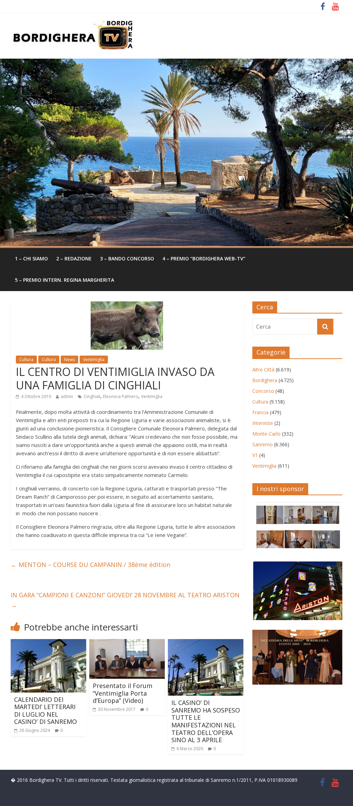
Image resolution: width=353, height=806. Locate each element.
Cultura (26, 359)
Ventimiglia (93, 359)
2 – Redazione (74, 258)
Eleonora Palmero (120, 396)
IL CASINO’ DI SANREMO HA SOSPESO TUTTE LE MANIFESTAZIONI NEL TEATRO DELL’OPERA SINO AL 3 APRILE (205, 721)
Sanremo (262, 444)
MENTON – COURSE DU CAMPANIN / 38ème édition (90, 564)
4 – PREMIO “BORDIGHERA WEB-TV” (203, 258)
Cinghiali (92, 396)
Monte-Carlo (266, 433)
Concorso (263, 391)
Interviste (262, 423)
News (69, 359)
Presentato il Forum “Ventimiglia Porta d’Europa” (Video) (122, 693)
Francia (260, 412)
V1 (255, 455)
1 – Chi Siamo (31, 258)
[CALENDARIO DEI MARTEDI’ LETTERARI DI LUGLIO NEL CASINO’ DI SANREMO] (49, 643)
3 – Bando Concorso (127, 258)
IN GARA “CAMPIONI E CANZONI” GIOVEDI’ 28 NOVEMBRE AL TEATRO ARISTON (125, 600)
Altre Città (263, 369)
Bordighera (264, 380)
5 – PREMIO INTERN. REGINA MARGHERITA (64, 280)
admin (67, 396)
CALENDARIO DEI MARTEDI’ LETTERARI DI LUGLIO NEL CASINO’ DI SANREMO (45, 710)
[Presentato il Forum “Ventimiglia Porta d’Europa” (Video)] (127, 643)
